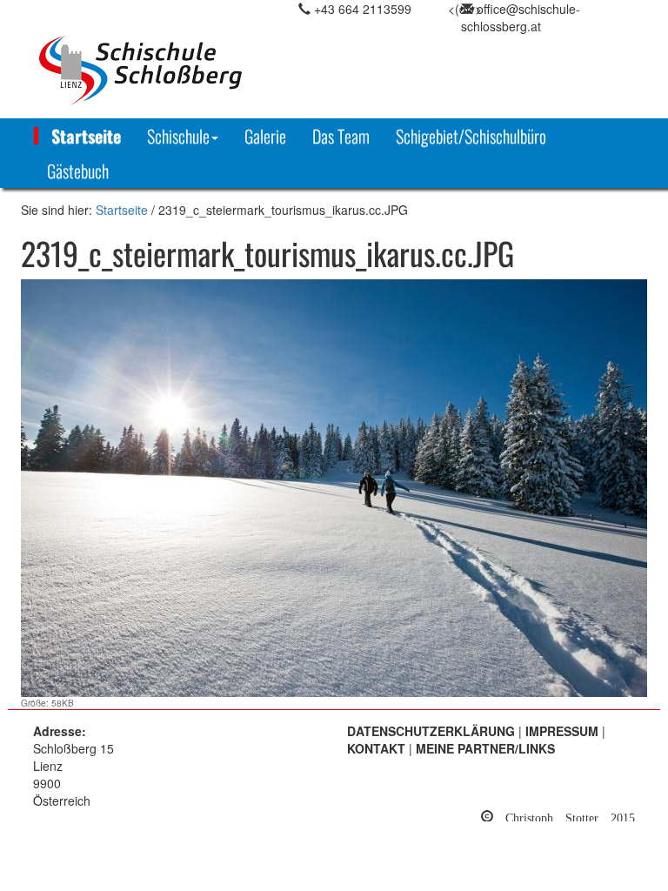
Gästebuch (78, 170)
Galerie (265, 135)
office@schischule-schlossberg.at (520, 17)
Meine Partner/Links (485, 748)
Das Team (341, 135)
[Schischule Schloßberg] (130, 70)
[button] (182, 135)
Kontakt (376, 748)
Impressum (561, 731)
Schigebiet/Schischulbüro (471, 135)
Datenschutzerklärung (431, 731)
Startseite (86, 135)
